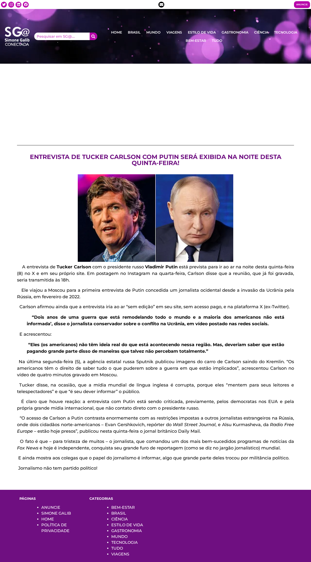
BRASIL (134, 32)
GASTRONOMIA (235, 32)
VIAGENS (174, 32)
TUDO (217, 40)
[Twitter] (4, 5)
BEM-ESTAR (196, 40)
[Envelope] (161, 5)
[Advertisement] (155, 100)
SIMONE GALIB (56, 513)
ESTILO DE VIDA (202, 32)
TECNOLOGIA (285, 32)
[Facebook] (26, 5)
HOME (116, 32)
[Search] (93, 36)
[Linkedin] (18, 5)
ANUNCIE (50, 507)
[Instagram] (11, 5)
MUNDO (153, 32)
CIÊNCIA (261, 32)
